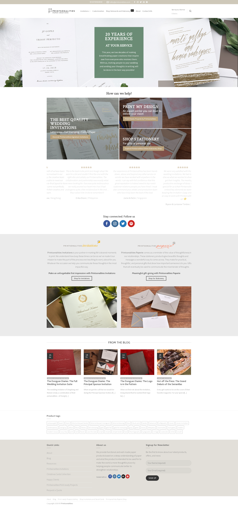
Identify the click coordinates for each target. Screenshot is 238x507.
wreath (179, 432)
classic (171, 423)
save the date (91, 432)
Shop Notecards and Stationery (120, 11)
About (138, 11)
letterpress (151, 427)
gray (130, 427)
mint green (171, 427)
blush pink (136, 423)
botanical (152, 423)
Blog (49, 458)
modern (180, 427)
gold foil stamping (120, 427)
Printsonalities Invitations (58, 468)
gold (102, 427)
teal (126, 432)
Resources (51, 463)
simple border (117, 432)
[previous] (8, 52)
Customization (98, 11)
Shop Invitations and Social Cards (92, 499)
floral (77, 427)
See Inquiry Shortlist (178, 10)
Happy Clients (53, 479)
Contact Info (147, 11)
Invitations (84, 11)
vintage (155, 432)
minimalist (161, 427)
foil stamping (93, 427)
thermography (135, 432)
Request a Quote (54, 490)
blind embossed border (80, 423)
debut (71, 427)
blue (128, 423)
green (137, 427)
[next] (229, 52)
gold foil (109, 427)
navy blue (63, 432)
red (77, 432)
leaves (143, 427)
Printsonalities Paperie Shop (116, 499)
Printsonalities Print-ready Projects (62, 485)
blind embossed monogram (100, 423)
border (144, 423)
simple (107, 432)
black (68, 423)
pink (71, 432)
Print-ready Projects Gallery (68, 499)
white (172, 432)
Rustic (82, 432)
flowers (83, 427)
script (101, 432)
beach (61, 423)
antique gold (52, 423)
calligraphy (163, 423)
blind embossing (118, 423)
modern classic (53, 432)
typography (146, 432)
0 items (174, 13)
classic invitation (182, 423)
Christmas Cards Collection (59, 474)
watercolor (164, 432)
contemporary (52, 427)
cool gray (63, 427)
